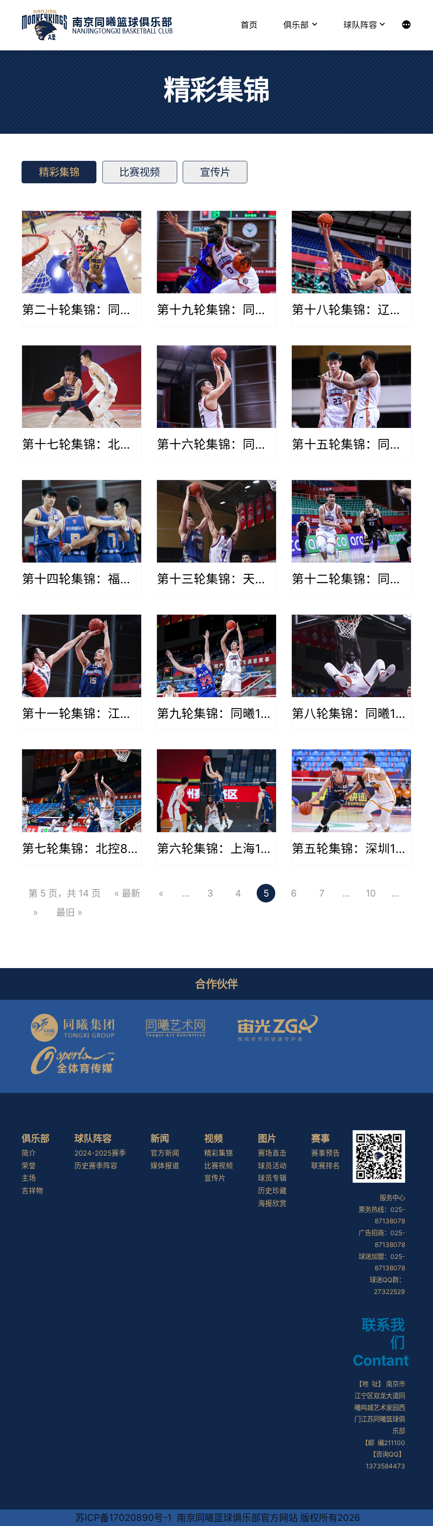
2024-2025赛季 (100, 1153)
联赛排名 (325, 1166)
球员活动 (272, 1166)
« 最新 (127, 893)
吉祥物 (32, 1191)
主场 (29, 1178)
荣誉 (29, 1166)
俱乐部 (296, 25)
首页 (249, 25)
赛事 (320, 1138)
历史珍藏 (272, 1191)
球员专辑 (272, 1178)
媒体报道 (165, 1166)
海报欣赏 (272, 1203)
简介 (29, 1153)
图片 (267, 1138)
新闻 (160, 1138)
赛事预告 (325, 1153)
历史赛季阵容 (96, 1166)
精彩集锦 (59, 172)
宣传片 (215, 172)
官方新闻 (165, 1153)
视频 (213, 1138)
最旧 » (69, 912)
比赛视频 (139, 172)
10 (371, 893)
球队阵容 (360, 25)
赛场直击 (272, 1153)
